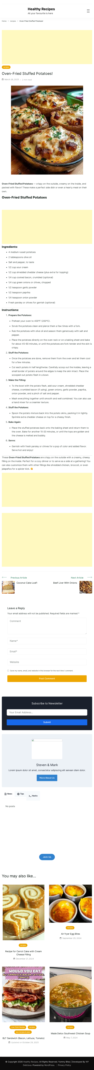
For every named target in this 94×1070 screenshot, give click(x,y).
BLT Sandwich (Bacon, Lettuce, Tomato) (24, 1038)
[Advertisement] (47, 47)
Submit (47, 722)
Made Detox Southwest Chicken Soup (70, 1033)
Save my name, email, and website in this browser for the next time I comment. (41, 671)
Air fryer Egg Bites (70, 934)
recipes (6, 67)
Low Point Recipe (18, 1027)
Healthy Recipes (41, 9)
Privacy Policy (64, 1065)
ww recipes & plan (23, 1032)
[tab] (8, 794)
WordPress (49, 1065)
